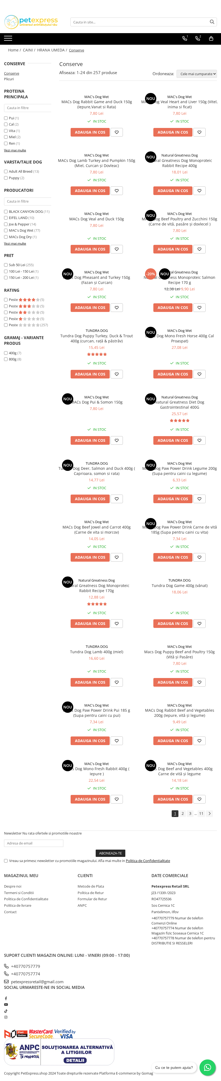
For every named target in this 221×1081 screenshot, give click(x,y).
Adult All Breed (20, 171)
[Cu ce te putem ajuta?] (207, 1067)
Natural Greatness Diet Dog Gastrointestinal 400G (179, 404)
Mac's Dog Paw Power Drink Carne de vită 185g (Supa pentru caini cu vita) (179, 529)
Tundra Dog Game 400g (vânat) (180, 585)
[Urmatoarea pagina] (209, 813)
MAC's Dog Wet (21, 230)
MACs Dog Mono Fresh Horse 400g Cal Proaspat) (179, 338)
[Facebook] (6, 998)
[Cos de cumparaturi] (211, 38)
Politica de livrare (17, 905)
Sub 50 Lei (17, 264)
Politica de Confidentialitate (148, 860)
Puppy (14, 177)
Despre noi (12, 886)
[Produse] (8, 40)
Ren (12, 143)
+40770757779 (25, 966)
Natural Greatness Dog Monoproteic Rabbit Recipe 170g (96, 588)
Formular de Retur (92, 898)
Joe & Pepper (19, 224)
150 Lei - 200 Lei (21, 277)
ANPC (82, 905)
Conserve (11, 73)
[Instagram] (6, 1017)
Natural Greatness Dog (179, 155)
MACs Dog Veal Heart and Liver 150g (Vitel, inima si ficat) (179, 104)
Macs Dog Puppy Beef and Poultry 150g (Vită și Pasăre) (179, 654)
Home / (15, 50)
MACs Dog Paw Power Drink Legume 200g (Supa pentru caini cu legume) (179, 471)
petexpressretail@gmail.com (37, 981)
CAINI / (29, 50)
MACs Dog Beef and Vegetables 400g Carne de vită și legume (180, 771)
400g (12, 352)
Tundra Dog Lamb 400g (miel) (96, 651)
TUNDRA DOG (97, 330)
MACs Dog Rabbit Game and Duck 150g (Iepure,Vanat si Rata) (96, 104)
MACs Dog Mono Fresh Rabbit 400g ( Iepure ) (96, 771)
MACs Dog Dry (20, 236)
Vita (12, 130)
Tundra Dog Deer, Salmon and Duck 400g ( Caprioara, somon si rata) (96, 471)
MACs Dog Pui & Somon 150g (97, 402)
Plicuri (9, 79)
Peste (14, 299)
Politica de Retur (91, 892)
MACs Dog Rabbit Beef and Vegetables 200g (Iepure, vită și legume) (179, 713)
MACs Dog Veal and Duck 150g (96, 218)
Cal (11, 124)
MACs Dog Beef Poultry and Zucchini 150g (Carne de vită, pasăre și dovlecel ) (179, 221)
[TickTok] (6, 1011)
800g (12, 359)
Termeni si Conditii (19, 892)
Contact (10, 911)
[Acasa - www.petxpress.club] (31, 22)
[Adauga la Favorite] (116, 132)
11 (201, 813)
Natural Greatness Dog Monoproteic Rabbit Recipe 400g (179, 163)
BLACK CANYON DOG (26, 211)
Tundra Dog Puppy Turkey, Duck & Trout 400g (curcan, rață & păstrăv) (96, 338)
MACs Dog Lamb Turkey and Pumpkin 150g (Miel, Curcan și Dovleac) (96, 163)
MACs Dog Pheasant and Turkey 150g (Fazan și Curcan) (96, 280)
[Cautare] (212, 22)
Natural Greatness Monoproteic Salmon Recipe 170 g (179, 280)
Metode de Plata (91, 886)
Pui (11, 118)
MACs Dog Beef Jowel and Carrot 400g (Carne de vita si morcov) (97, 529)
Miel (12, 136)
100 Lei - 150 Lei (21, 271)
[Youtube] (6, 1004)
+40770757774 (25, 973)
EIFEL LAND (18, 217)
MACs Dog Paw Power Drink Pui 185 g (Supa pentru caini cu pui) (96, 713)
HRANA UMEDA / (52, 50)
